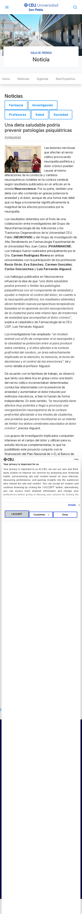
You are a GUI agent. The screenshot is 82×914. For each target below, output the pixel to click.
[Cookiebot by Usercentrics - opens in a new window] (62, 459)
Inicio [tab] (6, 79)
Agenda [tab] (42, 79)
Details (72, 505)
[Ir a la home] (41, 7)
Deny (65, 514)
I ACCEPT (16, 514)
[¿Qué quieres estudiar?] (75, 7)
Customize (39, 514)
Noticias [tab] (23, 79)
